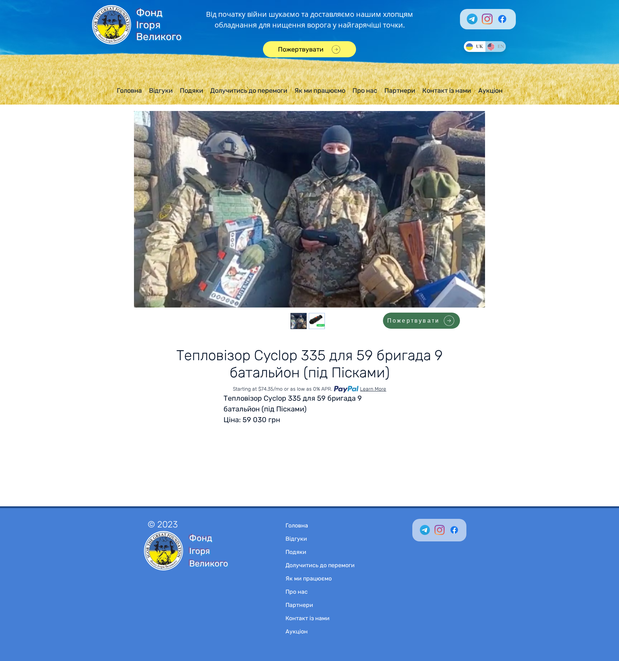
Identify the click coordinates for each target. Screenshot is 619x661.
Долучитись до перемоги (320, 565)
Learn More (373, 389)
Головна (296, 525)
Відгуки (296, 538)
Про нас (296, 591)
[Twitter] (425, 530)
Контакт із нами (307, 618)
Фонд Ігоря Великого (159, 25)
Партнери (299, 605)
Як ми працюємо (308, 578)
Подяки (295, 552)
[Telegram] (472, 19)
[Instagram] (487, 19)
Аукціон (296, 631)
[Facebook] (502, 19)
